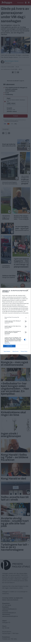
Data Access (15, 351)
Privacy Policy (24, 351)
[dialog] (15, 321)
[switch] (25, 321)
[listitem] (15, 318)
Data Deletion (7, 351)
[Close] (28, 290)
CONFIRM (9, 346)
